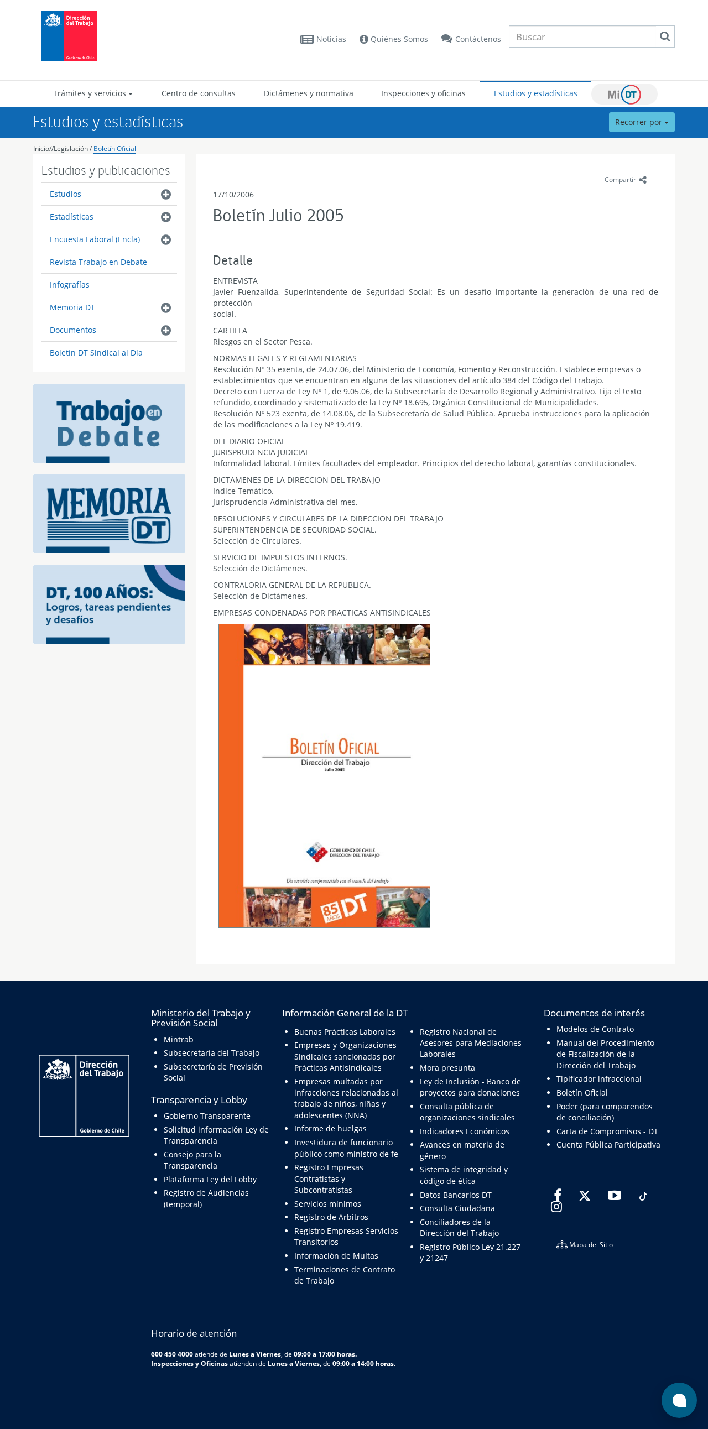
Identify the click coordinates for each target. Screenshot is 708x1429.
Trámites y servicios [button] (90, 93)
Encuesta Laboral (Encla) (95, 239)
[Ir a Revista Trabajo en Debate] (109, 423)
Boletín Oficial (114, 148)
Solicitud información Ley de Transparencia (216, 1135)
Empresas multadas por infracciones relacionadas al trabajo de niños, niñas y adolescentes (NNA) (346, 1098)
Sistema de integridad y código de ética (464, 1175)
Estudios (65, 194)
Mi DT (624, 94)
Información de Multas (336, 1255)
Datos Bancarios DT (456, 1195)
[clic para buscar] (664, 36)
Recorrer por (639, 122)
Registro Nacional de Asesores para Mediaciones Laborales (471, 1043)
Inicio (41, 148)
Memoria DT (72, 307)
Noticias (331, 39)
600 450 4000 (172, 1353)
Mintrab (179, 1039)
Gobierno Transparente (207, 1115)
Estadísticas (71, 216)
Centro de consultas (199, 93)
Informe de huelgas (330, 1128)
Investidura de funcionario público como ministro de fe (346, 1148)
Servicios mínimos (327, 1203)
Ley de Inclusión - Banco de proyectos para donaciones (470, 1087)
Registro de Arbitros (331, 1217)
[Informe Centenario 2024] (109, 603)
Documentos (73, 330)
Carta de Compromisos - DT (607, 1131)
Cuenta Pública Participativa (608, 1144)
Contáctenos (478, 39)
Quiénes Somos (398, 39)
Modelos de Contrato (595, 1029)
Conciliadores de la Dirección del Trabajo (459, 1227)
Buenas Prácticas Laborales (344, 1031)
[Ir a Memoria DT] (109, 513)
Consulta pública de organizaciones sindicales (467, 1112)
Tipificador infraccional (599, 1078)
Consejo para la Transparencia (192, 1160)
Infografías (70, 284)
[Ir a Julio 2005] (324, 777)
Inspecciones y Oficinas (189, 1363)
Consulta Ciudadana (457, 1208)
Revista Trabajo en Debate (98, 262)
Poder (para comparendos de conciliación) (604, 1112)
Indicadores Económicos (464, 1131)
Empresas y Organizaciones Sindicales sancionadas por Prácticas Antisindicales (345, 1056)
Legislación (71, 148)
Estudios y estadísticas (535, 93)
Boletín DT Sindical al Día (96, 352)
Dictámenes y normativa (308, 93)
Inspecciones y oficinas (423, 93)
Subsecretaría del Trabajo (211, 1052)
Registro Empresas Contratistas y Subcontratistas (328, 1178)
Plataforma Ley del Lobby (210, 1179)
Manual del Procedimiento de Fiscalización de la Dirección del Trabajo (605, 1054)
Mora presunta (447, 1067)
